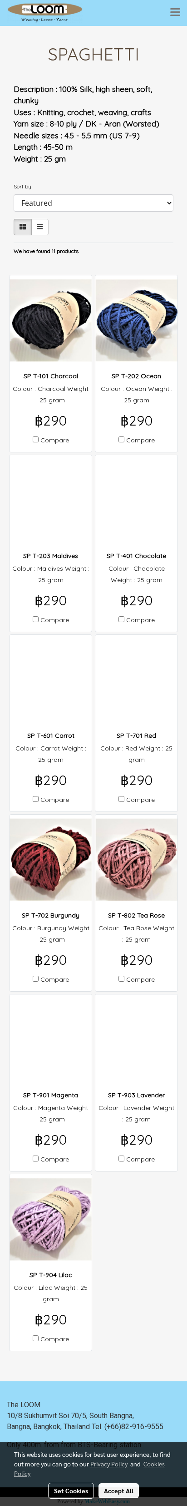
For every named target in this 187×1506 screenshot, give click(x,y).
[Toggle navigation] (175, 13)
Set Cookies (71, 1490)
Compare (54, 440)
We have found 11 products (46, 251)
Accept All (118, 1490)
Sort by (24, 186)
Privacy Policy (109, 1464)
